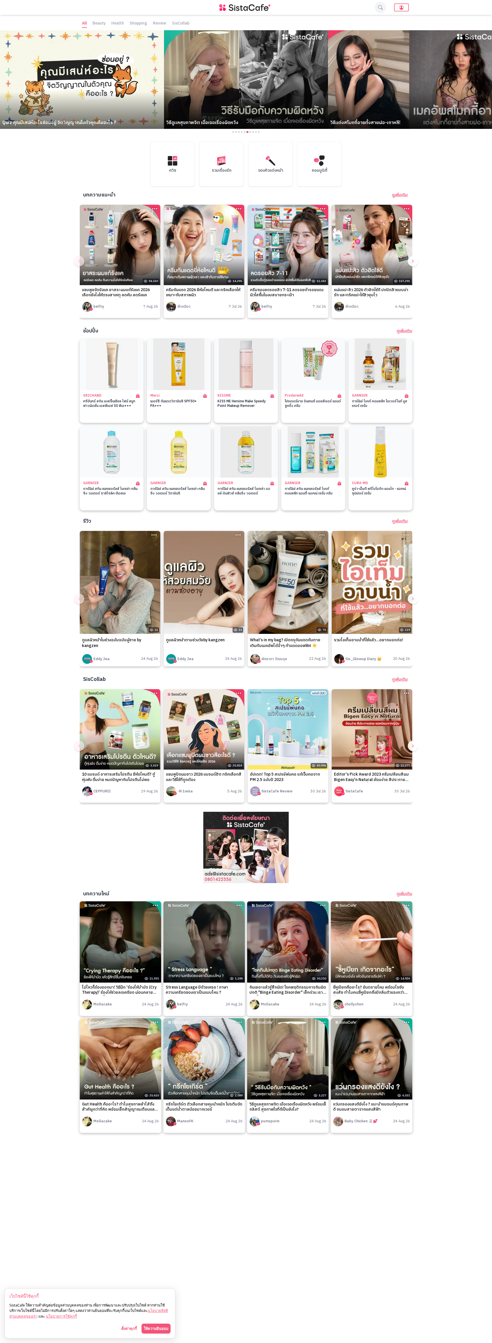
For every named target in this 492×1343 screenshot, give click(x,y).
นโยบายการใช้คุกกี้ (61, 1316)
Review (159, 24)
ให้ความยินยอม (156, 1328)
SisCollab (180, 24)
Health (117, 24)
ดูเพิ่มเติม (400, 195)
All (84, 24)
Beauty (99, 24)
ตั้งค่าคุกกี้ (129, 1328)
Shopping (138, 24)
